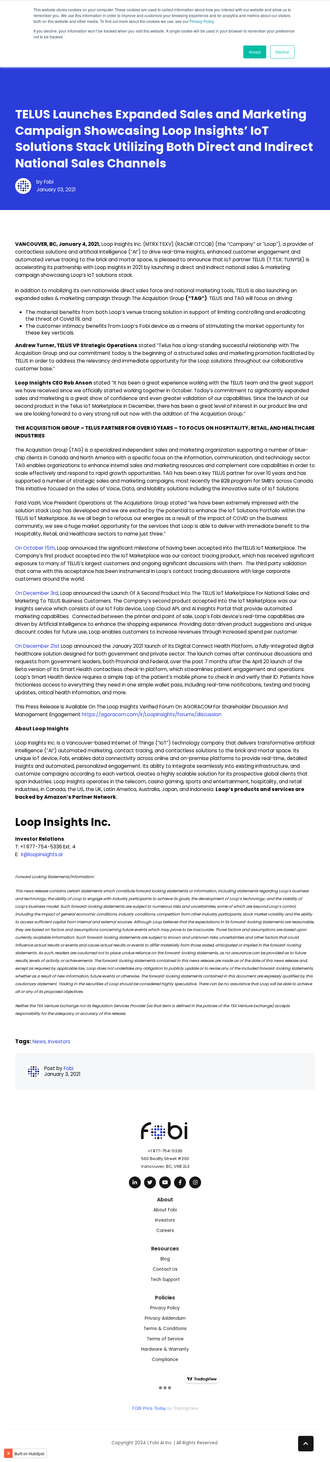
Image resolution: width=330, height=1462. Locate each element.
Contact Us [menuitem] (165, 1269)
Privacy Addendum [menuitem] (165, 1318)
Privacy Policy (201, 21)
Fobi (48, 181)
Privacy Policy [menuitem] (165, 1308)
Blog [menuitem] (165, 1259)
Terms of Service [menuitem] (165, 1339)
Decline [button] (282, 52)
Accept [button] (255, 52)
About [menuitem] (165, 1199)
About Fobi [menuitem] (165, 1210)
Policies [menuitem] (165, 1297)
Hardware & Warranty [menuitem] (165, 1349)
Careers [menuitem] (165, 1230)
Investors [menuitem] (165, 1220)
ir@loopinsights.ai (42, 854)
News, (40, 1041)
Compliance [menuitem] (165, 1360)
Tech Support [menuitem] (165, 1280)
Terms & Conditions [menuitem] (165, 1329)
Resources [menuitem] (165, 1248)
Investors (59, 1041)
